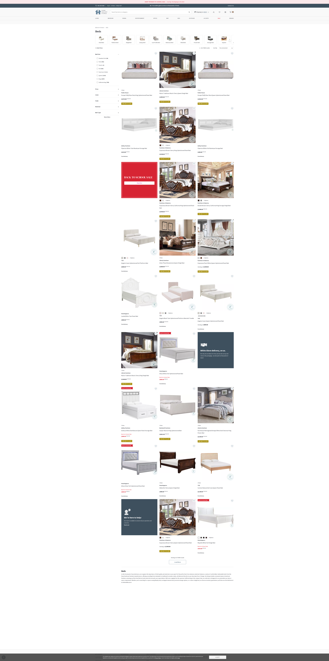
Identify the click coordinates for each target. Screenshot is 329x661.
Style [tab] (96, 101)
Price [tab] (96, 89)
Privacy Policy (158, 658)
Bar (167, 18)
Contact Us (231, 5)
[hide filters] (99, 48)
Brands (231, 18)
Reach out (126, 525)
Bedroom (110, 18)
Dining (124, 18)
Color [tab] (97, 95)
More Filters (107, 117)
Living (97, 18)
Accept (217, 657)
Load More (177, 562)
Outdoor (192, 18)
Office (155, 18)
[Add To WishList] (155, 53)
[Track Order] (225, 12)
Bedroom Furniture (99, 27)
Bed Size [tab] (97, 54)
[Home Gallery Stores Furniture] (101, 12)
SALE (219, 18)
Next (229, 39)
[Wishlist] (219, 12)
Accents (206, 18)
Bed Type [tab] (98, 112)
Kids (179, 18)
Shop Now (139, 183)
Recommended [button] (223, 48)
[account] (214, 12)
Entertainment (139, 18)
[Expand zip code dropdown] (208, 12)
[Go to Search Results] (189, 12)
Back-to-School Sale (164, 377)
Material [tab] (97, 106)
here (179, 658)
